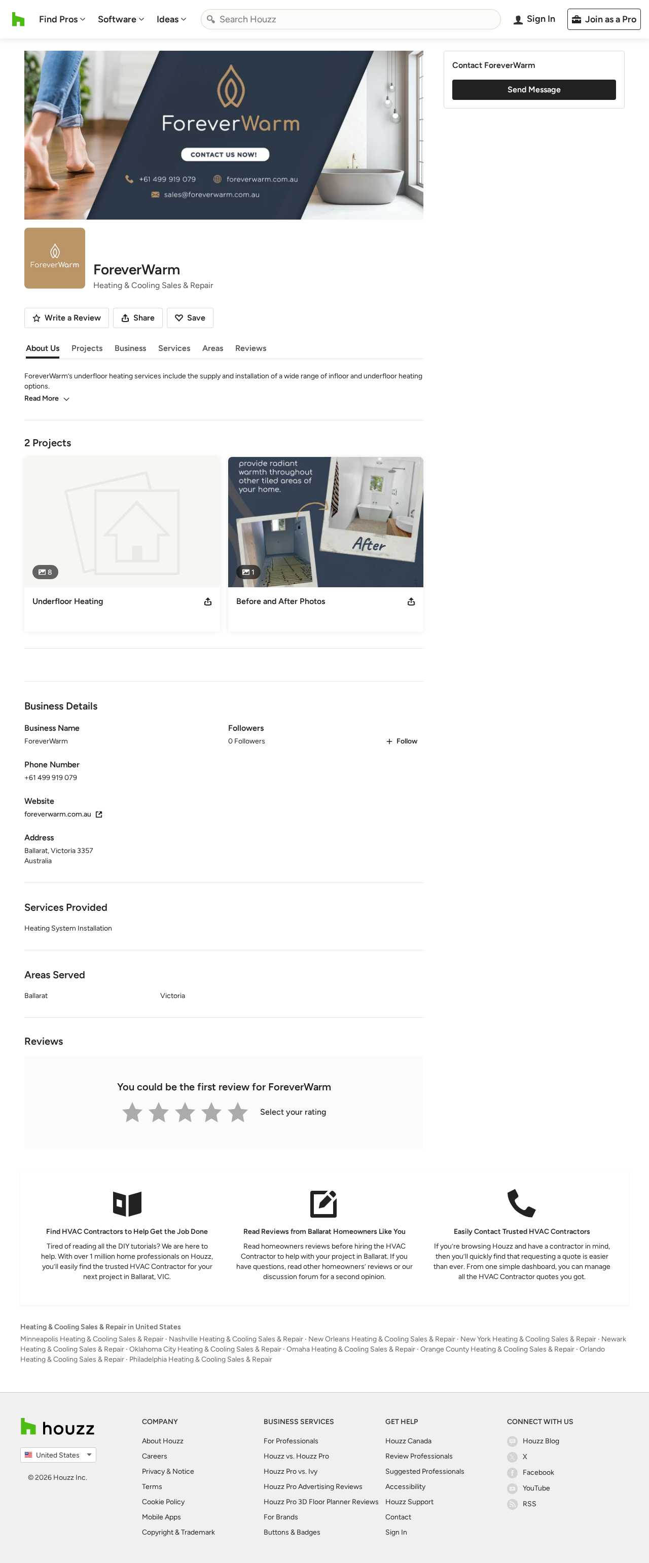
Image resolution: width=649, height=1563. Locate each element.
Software (117, 19)
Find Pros (58, 19)
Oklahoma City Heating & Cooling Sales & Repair (205, 1349)
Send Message (534, 89)
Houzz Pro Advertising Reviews (313, 1486)
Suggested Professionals (424, 1471)
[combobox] (351, 19)
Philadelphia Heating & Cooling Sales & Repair (200, 1359)
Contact (398, 1517)
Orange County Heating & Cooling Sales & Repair (497, 1349)
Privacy (153, 1471)
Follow (406, 741)
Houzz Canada (408, 1441)
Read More (41, 398)
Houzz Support (409, 1502)
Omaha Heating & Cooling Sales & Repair (350, 1349)
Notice (183, 1471)
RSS (529, 1504)
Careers (154, 1456)
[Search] (211, 19)
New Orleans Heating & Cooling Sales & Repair (381, 1339)
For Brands (281, 1517)
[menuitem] (62, 19)
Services (174, 348)
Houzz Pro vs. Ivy (290, 1471)
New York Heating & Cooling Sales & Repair (528, 1339)
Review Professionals (419, 1456)
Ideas (167, 19)
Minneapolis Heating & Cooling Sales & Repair (92, 1339)
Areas (212, 348)
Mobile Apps (161, 1517)
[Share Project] (208, 601)
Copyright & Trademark (178, 1532)
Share (144, 318)
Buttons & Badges (292, 1532)
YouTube (536, 1488)
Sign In (396, 1532)
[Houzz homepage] (18, 19)
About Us (42, 348)
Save (196, 318)
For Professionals (291, 1441)
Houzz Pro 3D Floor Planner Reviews (321, 1502)
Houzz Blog (541, 1441)
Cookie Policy (163, 1502)
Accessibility (405, 1486)
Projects (86, 348)
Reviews (250, 348)
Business (130, 348)
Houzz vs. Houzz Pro (296, 1456)
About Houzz (163, 1441)
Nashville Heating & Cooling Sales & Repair (236, 1339)
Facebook (538, 1472)
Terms (152, 1486)
